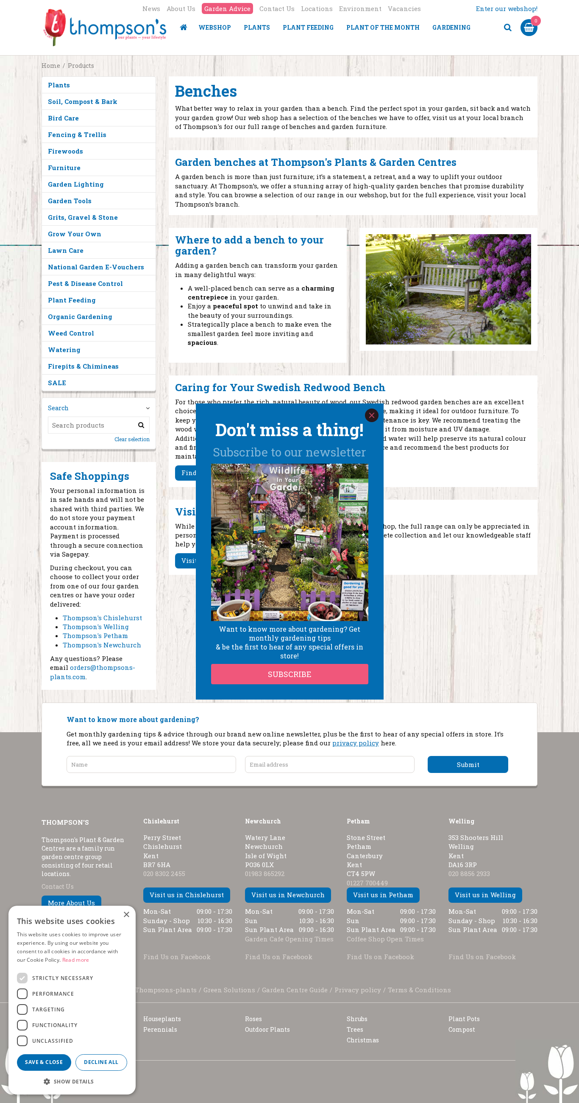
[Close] (372, 415)
